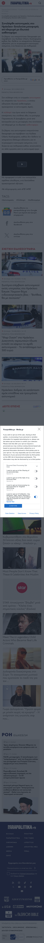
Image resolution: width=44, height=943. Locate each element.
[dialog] (22, 471)
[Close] (40, 430)
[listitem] (22, 466)
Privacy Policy (34, 513)
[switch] (35, 471)
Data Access (22, 513)
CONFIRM (13, 506)
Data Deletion (10, 513)
